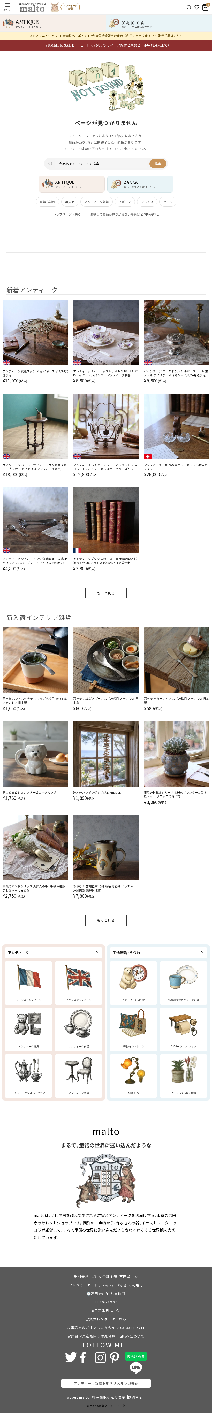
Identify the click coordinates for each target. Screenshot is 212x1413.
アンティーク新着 (96, 201)
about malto (78, 1397)
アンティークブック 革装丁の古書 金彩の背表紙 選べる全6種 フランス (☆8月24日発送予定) (105, 561)
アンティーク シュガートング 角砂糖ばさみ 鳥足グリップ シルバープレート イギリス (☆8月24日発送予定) (35, 561)
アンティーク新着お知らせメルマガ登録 (106, 1383)
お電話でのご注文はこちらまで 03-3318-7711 (106, 1327)
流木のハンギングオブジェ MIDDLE (97, 792)
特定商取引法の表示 (108, 1397)
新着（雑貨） (47, 201)
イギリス (125, 201)
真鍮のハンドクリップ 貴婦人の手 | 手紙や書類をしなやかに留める (34, 888)
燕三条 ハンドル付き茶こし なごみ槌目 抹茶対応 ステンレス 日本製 (35, 700)
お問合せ (135, 1397)
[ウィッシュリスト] (196, 7)
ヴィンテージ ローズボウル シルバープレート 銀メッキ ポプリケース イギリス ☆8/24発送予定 (176, 373)
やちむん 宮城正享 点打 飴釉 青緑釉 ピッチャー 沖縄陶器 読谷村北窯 (104, 888)
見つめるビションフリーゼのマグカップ (29, 792)
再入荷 (69, 201)
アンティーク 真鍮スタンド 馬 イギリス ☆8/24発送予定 (35, 373)
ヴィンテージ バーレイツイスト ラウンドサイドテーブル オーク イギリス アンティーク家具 (35, 467)
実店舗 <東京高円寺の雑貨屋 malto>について (106, 1336)
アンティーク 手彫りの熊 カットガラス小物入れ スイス (176, 467)
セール (167, 201)
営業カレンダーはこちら (106, 1319)
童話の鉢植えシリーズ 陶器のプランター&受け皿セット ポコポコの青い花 (175, 794)
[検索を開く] (189, 7)
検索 (158, 163)
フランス (147, 201)
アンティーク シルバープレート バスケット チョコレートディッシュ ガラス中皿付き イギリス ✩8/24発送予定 (105, 467)
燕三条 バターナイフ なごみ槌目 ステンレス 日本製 (176, 700)
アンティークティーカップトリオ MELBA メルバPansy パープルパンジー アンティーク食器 (105, 373)
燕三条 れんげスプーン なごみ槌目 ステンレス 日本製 (105, 700)
